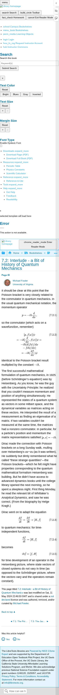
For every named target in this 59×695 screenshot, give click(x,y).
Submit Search (9, 68)
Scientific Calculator (16, 173)
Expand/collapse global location (55, 252)
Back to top (7, 612)
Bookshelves (36, 253)
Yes (7, 639)
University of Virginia (23, 284)
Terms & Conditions (26, 676)
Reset (5, 89)
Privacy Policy (8, 676)
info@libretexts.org (13, 682)
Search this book (8, 58)
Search (6, 691)
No (18, 639)
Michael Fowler (20, 281)
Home (16, 253)
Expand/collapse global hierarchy (5, 253)
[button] (11, 196)
